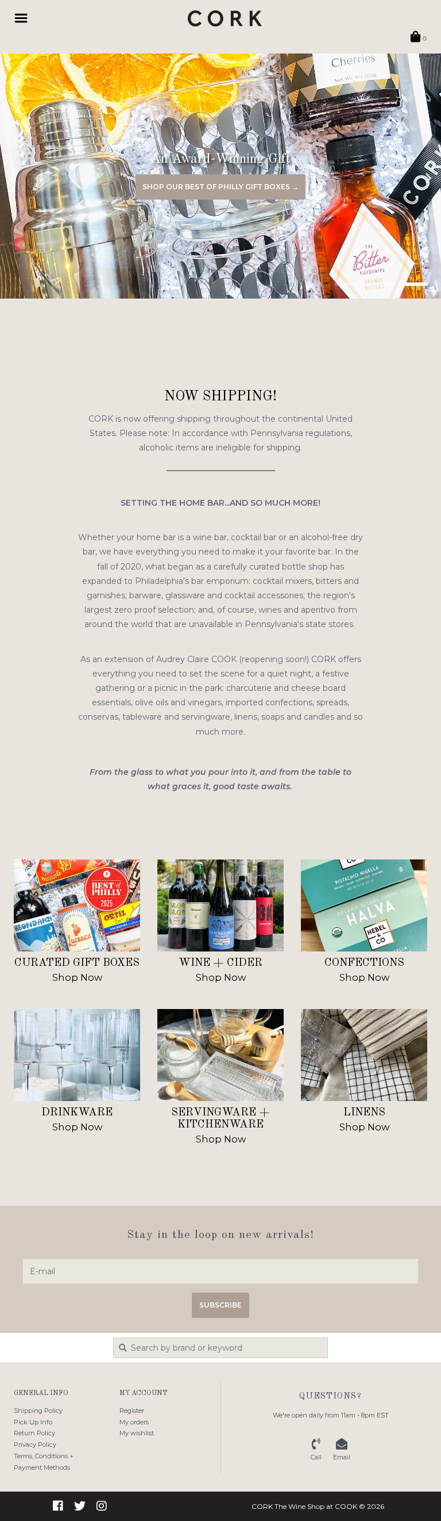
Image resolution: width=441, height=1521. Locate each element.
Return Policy (34, 1433)
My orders (134, 1422)
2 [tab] (381, 284)
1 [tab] (349, 284)
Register (131, 1411)
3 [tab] (413, 284)
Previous (37, 178)
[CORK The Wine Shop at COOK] (225, 18)
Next (403, 178)
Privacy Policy (35, 1444)
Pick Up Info (33, 1422)
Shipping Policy (38, 1411)
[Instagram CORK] (101, 1506)
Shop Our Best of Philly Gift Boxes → (220, 186)
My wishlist (136, 1433)
